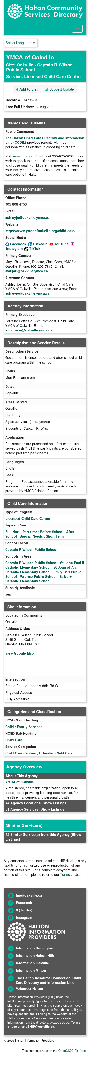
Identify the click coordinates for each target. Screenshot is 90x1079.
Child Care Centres (20, 753)
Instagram (14, 248)
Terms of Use (70, 874)
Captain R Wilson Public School (31, 549)
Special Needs (31, 536)
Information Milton (31, 970)
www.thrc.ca (22, 156)
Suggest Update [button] (61, 89)
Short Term (55, 536)
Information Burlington (34, 948)
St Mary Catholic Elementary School (38, 578)
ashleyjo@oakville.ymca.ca (27, 217)
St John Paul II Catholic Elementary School (44, 565)
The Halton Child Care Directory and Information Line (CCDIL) (44, 140)
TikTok (34, 248)
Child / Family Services (23, 726)
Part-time (30, 531)
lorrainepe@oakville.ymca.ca (28, 330)
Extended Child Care (55, 753)
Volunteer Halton (29, 988)
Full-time (12, 531)
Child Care (13, 739)
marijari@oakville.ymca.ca (26, 270)
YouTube (61, 243)
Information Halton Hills (35, 955)
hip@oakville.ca (29, 895)
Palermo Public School (38, 576)
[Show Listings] (55, 803)
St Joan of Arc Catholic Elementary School (41, 569)
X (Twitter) (24, 910)
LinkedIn (40, 243)
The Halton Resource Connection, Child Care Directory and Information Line (48, 980)
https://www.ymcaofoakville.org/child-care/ (40, 230)
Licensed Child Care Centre (52, 76)
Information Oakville (32, 963)
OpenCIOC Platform (72, 1050)
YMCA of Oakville (30, 57)
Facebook (18, 243)
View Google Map (19, 653)
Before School (51, 531)
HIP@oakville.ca (42, 1026)
